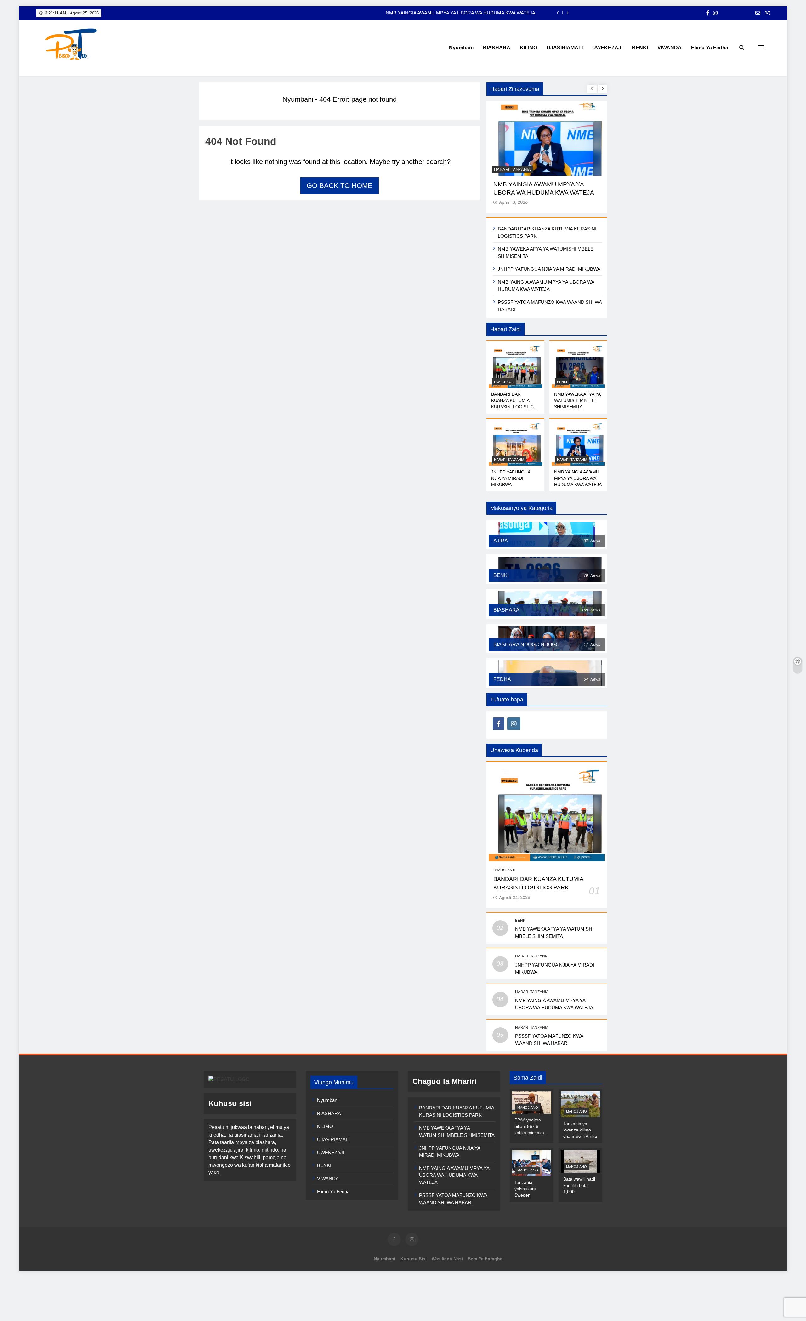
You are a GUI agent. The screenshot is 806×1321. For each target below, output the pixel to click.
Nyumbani (461, 47)
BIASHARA (496, 47)
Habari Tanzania (511, 169)
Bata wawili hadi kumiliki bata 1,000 (579, 1185)
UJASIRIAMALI (565, 47)
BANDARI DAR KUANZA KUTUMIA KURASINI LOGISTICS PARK (465, 12)
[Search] (741, 47)
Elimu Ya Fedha (709, 47)
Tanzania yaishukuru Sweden (525, 1189)
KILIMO (528, 47)
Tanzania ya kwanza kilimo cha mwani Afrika (580, 1130)
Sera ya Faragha (485, 1258)
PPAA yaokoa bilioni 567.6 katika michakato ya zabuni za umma (531, 1132)
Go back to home (339, 186)
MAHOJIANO (527, 1107)
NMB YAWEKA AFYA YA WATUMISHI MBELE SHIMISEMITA (577, 400)
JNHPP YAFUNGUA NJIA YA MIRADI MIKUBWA (549, 269)
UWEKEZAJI (607, 47)
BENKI (640, 47)
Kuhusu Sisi (413, 1258)
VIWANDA (669, 47)
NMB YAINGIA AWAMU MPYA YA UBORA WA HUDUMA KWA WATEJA (578, 478)
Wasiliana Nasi (447, 1258)
